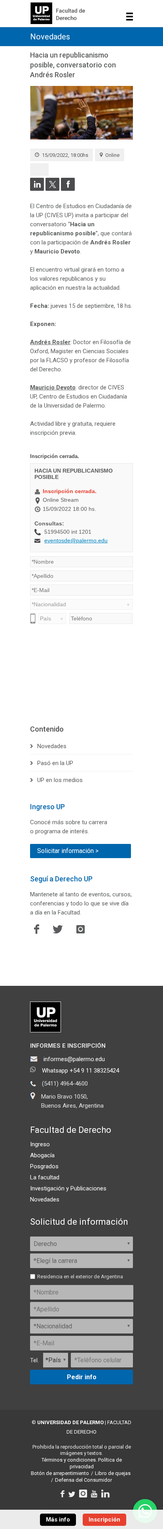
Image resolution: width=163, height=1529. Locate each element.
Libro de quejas (113, 1473)
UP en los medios (60, 780)
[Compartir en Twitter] (52, 188)
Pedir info (82, 1377)
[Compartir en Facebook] (68, 188)
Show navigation (129, 16)
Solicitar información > (68, 851)
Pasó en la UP (55, 763)
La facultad (44, 1177)
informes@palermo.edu (74, 1059)
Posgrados (44, 1166)
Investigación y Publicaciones (68, 1188)
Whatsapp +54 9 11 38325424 (80, 1070)
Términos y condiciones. (69, 1460)
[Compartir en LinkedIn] (37, 188)
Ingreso (40, 1144)
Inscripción (104, 1519)
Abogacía (42, 1155)
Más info (58, 1519)
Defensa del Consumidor (83, 1480)
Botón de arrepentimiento (60, 1473)
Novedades (50, 36)
